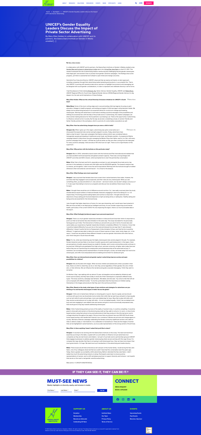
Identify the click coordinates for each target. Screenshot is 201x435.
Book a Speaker (121, 390)
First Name (51, 390)
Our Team (105, 416)
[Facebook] (117, 399)
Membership (77, 416)
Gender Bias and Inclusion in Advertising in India (81, 69)
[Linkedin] (128, 399)
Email (76, 390)
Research (72, 3)
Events (98, 3)
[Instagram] (123, 399)
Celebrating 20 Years (80, 422)
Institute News (106, 413)
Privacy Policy (106, 419)
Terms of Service (107, 422)
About (64, 3)
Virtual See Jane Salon (111, 69)
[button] (136, 3)
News (104, 3)
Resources (89, 3)
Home (48, 12)
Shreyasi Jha (92, 91)
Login (119, 3)
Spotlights (111, 3)
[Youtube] (133, 399)
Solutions (80, 3)
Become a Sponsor (136, 419)
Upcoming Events (135, 413)
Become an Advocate (80, 419)
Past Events (134, 416)
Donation (76, 413)
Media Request (120, 387)
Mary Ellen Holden (74, 63)
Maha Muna (129, 91)
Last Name (64, 390)
